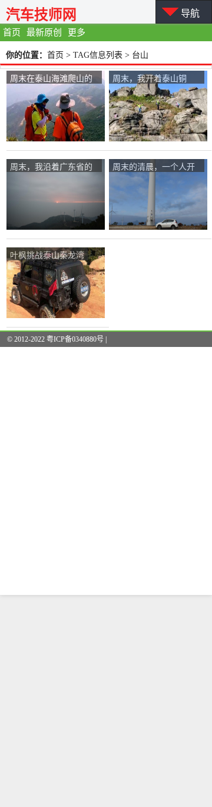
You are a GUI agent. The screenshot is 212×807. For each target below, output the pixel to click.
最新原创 (44, 32)
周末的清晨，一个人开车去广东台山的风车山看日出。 (153, 167)
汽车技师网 (41, 14)
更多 (76, 32)
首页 (12, 32)
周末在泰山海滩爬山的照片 (51, 78)
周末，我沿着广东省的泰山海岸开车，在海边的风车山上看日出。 (51, 167)
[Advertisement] (106, 701)
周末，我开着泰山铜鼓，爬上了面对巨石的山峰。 (153, 78)
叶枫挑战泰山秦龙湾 (47, 254)
